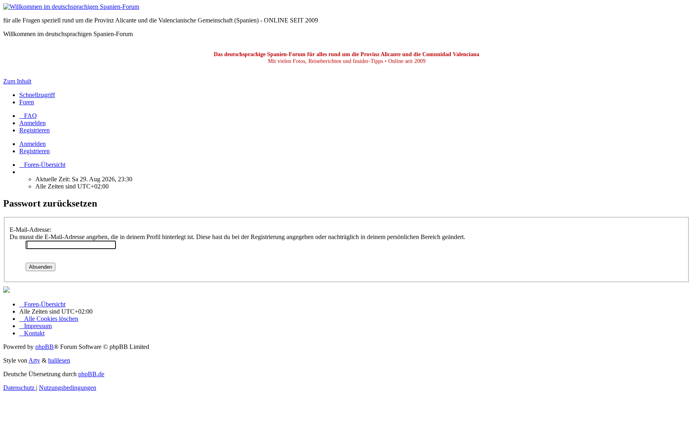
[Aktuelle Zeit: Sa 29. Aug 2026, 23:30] (21, 171)
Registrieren (34, 151)
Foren (26, 102)
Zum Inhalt (17, 81)
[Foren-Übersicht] (71, 6)
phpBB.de (91, 374)
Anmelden (32, 143)
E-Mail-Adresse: (30, 229)
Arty (34, 360)
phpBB (44, 346)
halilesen (59, 360)
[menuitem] (28, 115)
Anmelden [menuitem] (32, 123)
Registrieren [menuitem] (34, 130)
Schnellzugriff (37, 94)
